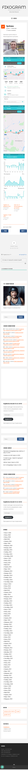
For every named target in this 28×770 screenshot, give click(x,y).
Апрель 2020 (7, 694)
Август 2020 (7, 686)
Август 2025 (7, 558)
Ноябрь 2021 (8, 654)
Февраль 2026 (8, 545)
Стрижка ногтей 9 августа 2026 (11, 455)
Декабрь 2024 (8, 575)
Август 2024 (7, 584)
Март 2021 (7, 671)
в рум (18, 711)
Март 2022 (7, 645)
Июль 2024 (7, 586)
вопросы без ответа (9, 711)
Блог (10, 227)
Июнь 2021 (7, 665)
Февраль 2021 (8, 673)
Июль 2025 (7, 560)
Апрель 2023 (7, 618)
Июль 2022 (7, 637)
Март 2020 (7, 697)
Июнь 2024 (7, 588)
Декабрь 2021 (8, 652)
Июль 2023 (7, 611)
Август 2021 (7, 660)
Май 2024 (7, 590)
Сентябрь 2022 (8, 633)
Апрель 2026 (7, 541)
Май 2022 (7, 641)
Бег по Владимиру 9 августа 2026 (12, 465)
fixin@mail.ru (6, 727)
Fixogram (14, 7)
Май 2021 (7, 667)
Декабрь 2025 (8, 550)
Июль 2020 (7, 688)
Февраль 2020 (8, 699)
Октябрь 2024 (8, 579)
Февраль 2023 (8, 622)
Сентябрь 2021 (8, 658)
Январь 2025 (8, 573)
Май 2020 (7, 692)
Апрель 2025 (7, 567)
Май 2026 (7, 539)
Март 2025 (7, 569)
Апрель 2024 (7, 592)
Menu (15, 18)
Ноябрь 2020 (8, 680)
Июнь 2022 (7, 639)
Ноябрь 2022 (8, 628)
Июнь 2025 (7, 562)
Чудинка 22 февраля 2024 (6, 205)
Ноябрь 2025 (8, 552)
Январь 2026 (8, 548)
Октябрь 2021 (8, 656)
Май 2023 (7, 616)
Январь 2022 (8, 650)
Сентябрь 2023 (8, 607)
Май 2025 (7, 565)
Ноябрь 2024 (8, 577)
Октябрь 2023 (8, 605)
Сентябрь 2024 (8, 582)
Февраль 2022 (8, 648)
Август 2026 (7, 533)
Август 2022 (7, 635)
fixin (9, 28)
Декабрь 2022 (8, 626)
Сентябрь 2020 (8, 684)
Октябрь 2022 (8, 631)
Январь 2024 (8, 599)
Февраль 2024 (8, 596)
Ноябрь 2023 (8, 603)
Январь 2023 (8, 624)
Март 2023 (7, 620)
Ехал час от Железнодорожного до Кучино (19, 206)
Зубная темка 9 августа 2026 (11, 462)
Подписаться (8, 419)
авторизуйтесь (23, 254)
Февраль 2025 (8, 571)
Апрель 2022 (7, 643)
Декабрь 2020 (8, 677)
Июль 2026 (7, 535)
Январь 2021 (8, 675)
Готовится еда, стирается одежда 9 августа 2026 (13, 329)
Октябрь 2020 (8, 682)
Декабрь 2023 (8, 601)
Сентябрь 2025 (8, 556)
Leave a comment (12, 30)
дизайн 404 (7, 714)
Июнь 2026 (7, 537)
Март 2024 (7, 594)
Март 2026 (7, 543)
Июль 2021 (7, 662)
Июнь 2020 (7, 690)
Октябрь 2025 (8, 554)
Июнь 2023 (7, 614)
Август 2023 (7, 609)
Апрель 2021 (7, 669)
